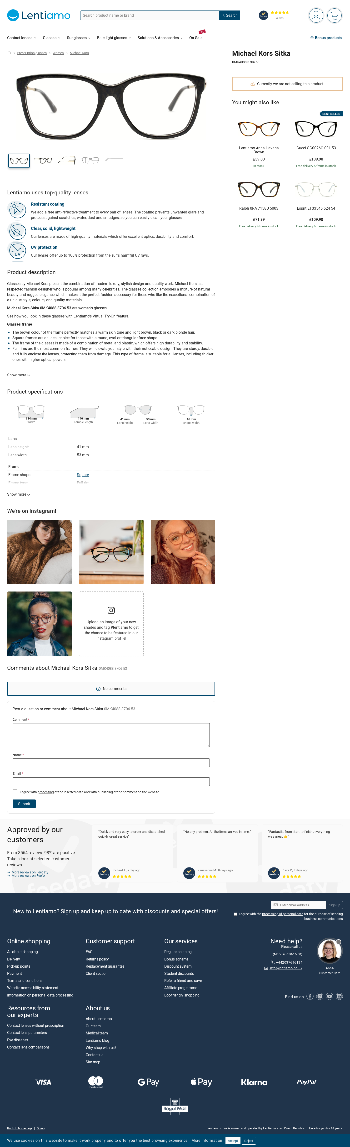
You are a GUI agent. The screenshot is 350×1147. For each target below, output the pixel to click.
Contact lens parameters (27, 1032)
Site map (93, 1062)
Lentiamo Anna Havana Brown (259, 150)
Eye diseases (17, 1040)
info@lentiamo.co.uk (286, 968)
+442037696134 (289, 962)
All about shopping (22, 952)
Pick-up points (18, 966)
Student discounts (179, 973)
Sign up (334, 905)
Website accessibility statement (32, 988)
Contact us (94, 1054)
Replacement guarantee (105, 966)
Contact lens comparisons (28, 1047)
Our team (93, 1026)
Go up (41, 1128)
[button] (19, 161)
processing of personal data (282, 914)
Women (58, 53)
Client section (97, 973)
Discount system (177, 966)
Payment (14, 973)
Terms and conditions (24, 980)
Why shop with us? (101, 1047)
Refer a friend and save (183, 980)
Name (18, 755)
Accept (233, 1140)
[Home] (9, 52)
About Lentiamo (99, 1018)
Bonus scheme (176, 959)
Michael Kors (79, 53)
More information (206, 1140)
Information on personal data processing (40, 995)
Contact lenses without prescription (35, 1025)
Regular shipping (178, 952)
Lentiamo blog (97, 1040)
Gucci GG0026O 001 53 (316, 148)
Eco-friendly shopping (182, 995)
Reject (248, 1140)
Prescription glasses (32, 53)
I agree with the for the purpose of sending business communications (291, 916)
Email (18, 773)
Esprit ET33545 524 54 (316, 208)
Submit (24, 803)
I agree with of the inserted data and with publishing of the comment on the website (89, 792)
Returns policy (97, 959)
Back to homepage (19, 1128)
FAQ (89, 952)
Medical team (97, 1033)
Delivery (13, 959)
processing (46, 792)
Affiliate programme (180, 988)
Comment (21, 719)
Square (83, 474)
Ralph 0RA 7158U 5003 (258, 208)
